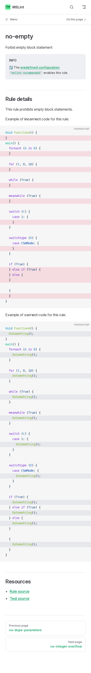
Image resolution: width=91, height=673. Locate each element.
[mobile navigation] (84, 7)
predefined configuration (40, 67)
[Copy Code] (84, 132)
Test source (19, 598)
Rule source (19, 591)
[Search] (71, 7)
